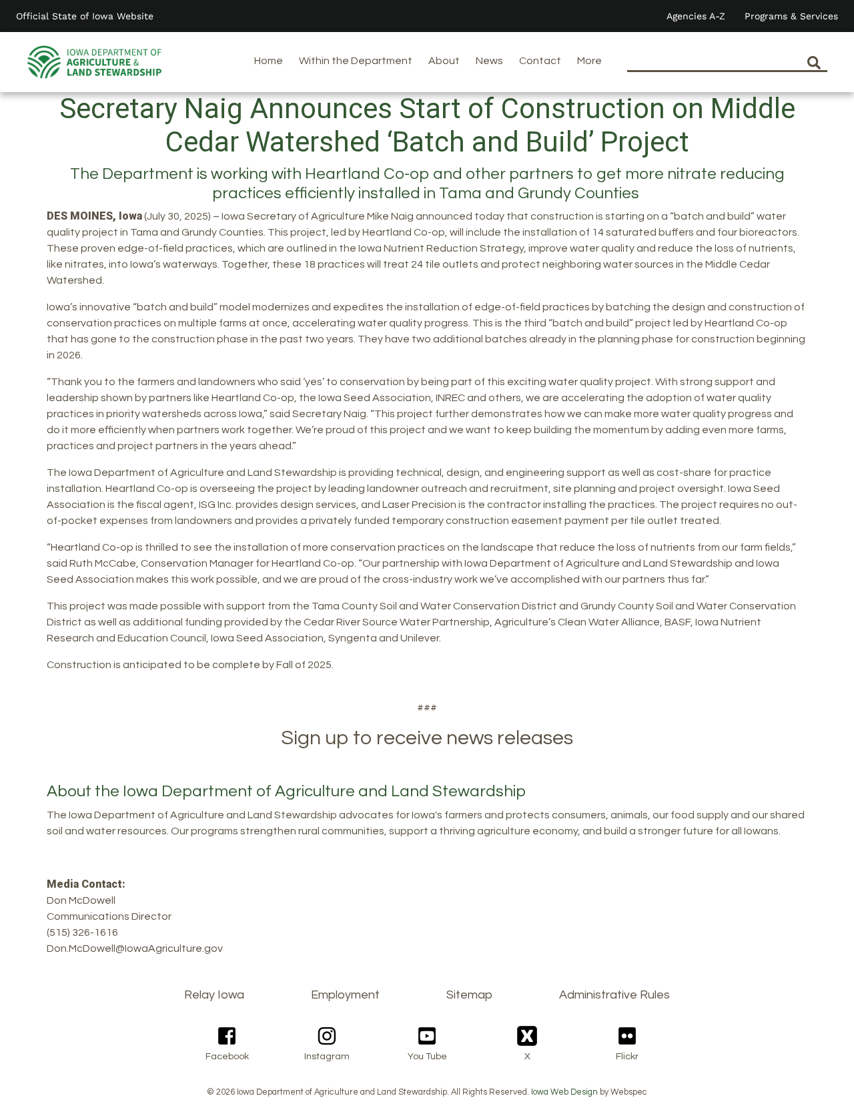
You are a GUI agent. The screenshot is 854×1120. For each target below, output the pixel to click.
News (489, 60)
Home (268, 60)
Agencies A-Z (696, 16)
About (444, 60)
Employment (345, 995)
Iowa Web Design (564, 1092)
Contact (540, 60)
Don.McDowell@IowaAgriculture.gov (135, 948)
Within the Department (355, 60)
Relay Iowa (214, 995)
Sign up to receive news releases (427, 738)
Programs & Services (791, 16)
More (589, 60)
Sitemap (469, 995)
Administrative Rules (614, 995)
